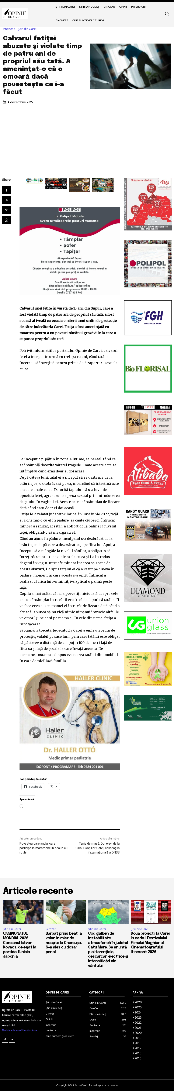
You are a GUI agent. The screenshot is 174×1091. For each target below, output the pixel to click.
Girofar (51, 929)
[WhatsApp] (6, 220)
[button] (167, 13)
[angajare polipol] (70, 251)
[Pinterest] (6, 210)
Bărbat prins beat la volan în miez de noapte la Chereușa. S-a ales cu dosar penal (64, 943)
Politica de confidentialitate (19, 1030)
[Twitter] (6, 200)
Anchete (9, 29)
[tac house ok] (79, 185)
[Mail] (12, 1040)
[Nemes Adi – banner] (35, 181)
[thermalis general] (103, 185)
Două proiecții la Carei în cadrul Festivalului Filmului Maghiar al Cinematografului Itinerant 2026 (150, 943)
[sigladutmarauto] (56, 183)
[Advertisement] (87, 137)
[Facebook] (6, 190)
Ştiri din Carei (27, 29)
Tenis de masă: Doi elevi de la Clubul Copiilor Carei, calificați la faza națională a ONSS (98, 848)
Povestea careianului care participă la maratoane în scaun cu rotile (43, 848)
